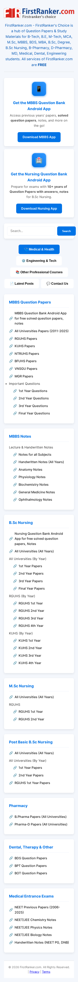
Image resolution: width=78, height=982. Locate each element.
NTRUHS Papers (27, 354)
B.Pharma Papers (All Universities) (41, 817)
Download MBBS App (39, 137)
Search (66, 231)
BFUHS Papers (26, 361)
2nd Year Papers (31, 573)
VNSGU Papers (26, 369)
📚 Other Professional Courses (39, 272)
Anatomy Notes (30, 469)
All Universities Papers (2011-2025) (42, 331)
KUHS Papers (25, 346)
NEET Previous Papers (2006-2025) (37, 909)
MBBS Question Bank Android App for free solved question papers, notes (41, 318)
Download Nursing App (39, 208)
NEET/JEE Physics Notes (33, 927)
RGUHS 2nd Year (31, 611)
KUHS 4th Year (30, 663)
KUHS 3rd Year (30, 655)
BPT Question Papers (31, 866)
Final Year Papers (32, 588)
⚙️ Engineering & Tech (39, 260)
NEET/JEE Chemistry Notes (35, 920)
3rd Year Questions (33, 406)
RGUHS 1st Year (31, 603)
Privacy (34, 971)
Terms (46, 971)
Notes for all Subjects (35, 454)
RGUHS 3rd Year (31, 618)
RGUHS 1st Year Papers (32, 783)
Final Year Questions (34, 413)
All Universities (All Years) (34, 551)
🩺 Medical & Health (39, 249)
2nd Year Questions (34, 398)
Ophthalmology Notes (35, 500)
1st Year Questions (33, 391)
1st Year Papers (30, 566)
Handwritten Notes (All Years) (41, 462)
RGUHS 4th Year (31, 626)
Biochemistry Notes (34, 484)
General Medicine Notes (37, 492)
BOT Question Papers (31, 873)
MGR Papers (24, 376)
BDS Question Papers (31, 858)
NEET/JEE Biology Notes (33, 935)
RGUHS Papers (26, 339)
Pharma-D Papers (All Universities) (41, 824)
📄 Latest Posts (22, 283)
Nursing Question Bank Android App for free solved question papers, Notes (39, 539)
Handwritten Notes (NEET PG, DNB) (42, 942)
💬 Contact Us (57, 283)
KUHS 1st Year (30, 640)
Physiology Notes (32, 477)
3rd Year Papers (31, 581)
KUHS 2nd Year (30, 648)
